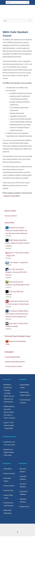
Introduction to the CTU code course (9, 443)
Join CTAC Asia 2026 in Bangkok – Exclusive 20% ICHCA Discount (16, 272)
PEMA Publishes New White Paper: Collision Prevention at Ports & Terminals (18, 243)
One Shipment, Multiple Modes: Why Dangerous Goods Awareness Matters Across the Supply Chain (17, 313)
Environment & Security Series (8, 504)
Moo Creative (19, 528)
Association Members (23, 493)
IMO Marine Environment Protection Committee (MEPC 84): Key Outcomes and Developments (16, 230)
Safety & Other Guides (8, 496)
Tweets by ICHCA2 (10, 216)
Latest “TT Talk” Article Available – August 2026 (9, 425)
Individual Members (23, 500)
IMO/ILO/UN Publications (8, 512)
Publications (8, 469)
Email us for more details (12, 196)
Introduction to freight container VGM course (9, 452)
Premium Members (23, 485)
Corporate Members (23, 478)
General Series (8, 490)
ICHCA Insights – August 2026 (18, 262)
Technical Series (9, 486)
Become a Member (23, 470)
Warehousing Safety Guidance (15, 361)
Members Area (24, 506)
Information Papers (7, 479)
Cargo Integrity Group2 (13, 357)
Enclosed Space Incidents (14, 366)
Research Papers (9, 473)
